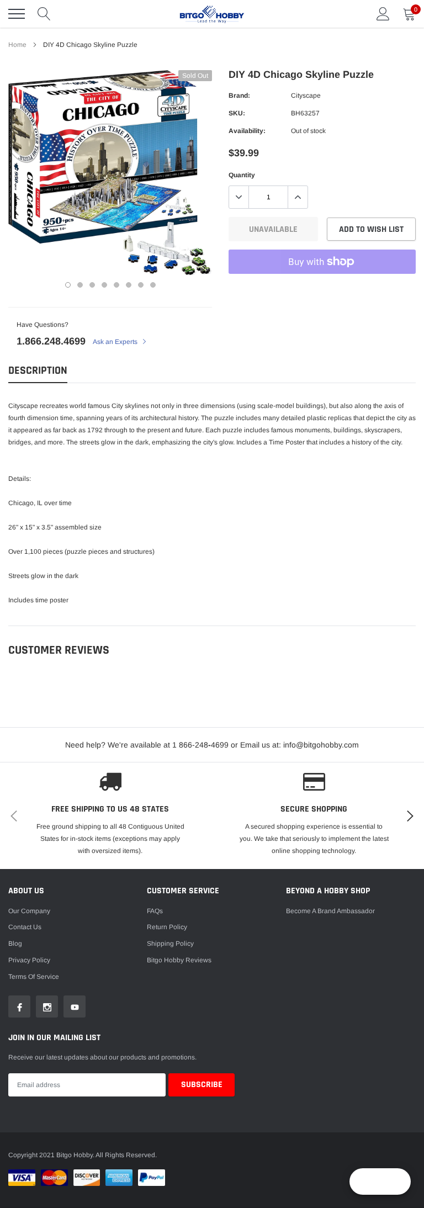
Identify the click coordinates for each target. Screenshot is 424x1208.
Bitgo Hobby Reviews (179, 960)
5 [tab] (116, 285)
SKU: (237, 113)
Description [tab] (37, 371)
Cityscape (306, 95)
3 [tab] (92, 285)
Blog (15, 943)
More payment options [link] (322, 289)
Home (17, 45)
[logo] (212, 14)
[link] (19, 1006)
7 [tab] (141, 285)
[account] (383, 14)
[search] (44, 14)
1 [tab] (68, 285)
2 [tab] (80, 285)
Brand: (239, 95)
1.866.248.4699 (51, 341)
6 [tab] (128, 285)
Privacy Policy (29, 960)
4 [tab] (104, 285)
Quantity (242, 175)
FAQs (155, 911)
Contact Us (24, 927)
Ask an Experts (116, 342)
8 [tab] (153, 285)
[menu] (16, 14)
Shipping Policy (170, 943)
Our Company (29, 911)
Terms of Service (33, 977)
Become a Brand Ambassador (330, 911)
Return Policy (167, 927)
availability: (247, 131)
